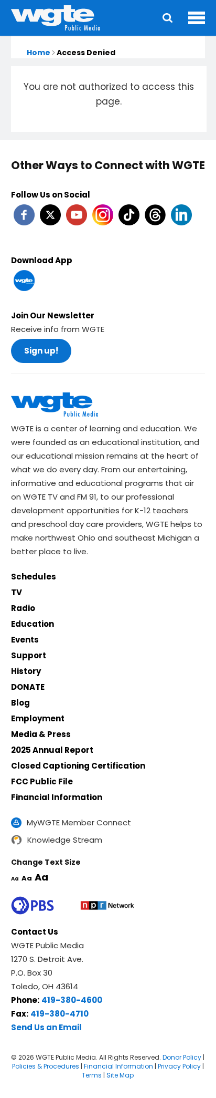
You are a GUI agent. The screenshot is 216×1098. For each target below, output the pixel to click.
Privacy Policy (179, 1066)
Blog (20, 702)
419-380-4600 (71, 1000)
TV (16, 592)
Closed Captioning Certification (78, 765)
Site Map (120, 1075)
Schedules (33, 576)
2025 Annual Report (52, 749)
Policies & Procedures (45, 1066)
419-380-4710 (59, 1013)
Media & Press (41, 734)
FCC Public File (42, 781)
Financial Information (56, 797)
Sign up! (41, 350)
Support (28, 655)
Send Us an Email (46, 1027)
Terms (92, 1075)
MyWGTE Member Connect (79, 822)
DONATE (28, 686)
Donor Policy (182, 1057)
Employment (37, 718)
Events (25, 639)
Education (32, 623)
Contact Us (34, 931)
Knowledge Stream (64, 839)
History (26, 671)
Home (38, 52)
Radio (23, 608)
